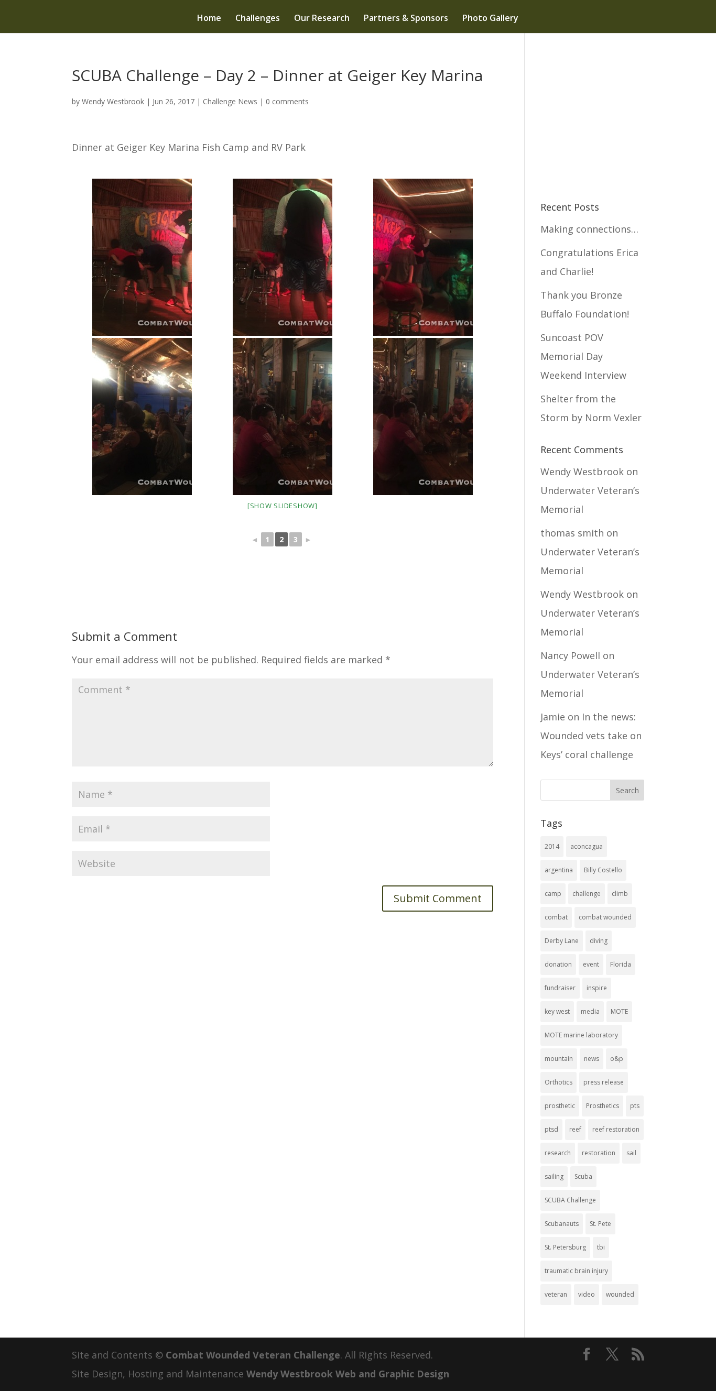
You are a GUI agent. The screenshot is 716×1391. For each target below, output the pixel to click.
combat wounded (605, 917)
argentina (559, 870)
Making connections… (589, 229)
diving (598, 940)
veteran (556, 1294)
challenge (586, 893)
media (590, 1011)
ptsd (551, 1129)
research (558, 1152)
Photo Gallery (490, 19)
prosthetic (560, 1105)
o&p (616, 1058)
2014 (552, 846)
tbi (601, 1247)
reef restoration (615, 1129)
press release (603, 1082)
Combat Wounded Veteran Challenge (253, 1355)
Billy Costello (603, 870)
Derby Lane (562, 940)
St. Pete (600, 1223)
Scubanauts (562, 1223)
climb (620, 893)
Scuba (583, 1176)
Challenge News (230, 101)
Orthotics (558, 1082)
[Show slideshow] (282, 505)
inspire (597, 987)
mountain (559, 1058)
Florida (620, 964)
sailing (554, 1176)
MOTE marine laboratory (581, 1035)
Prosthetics (602, 1105)
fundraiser (560, 987)
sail (631, 1152)
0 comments (287, 101)
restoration (598, 1152)
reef (575, 1129)
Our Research (322, 19)
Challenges (257, 19)
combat (556, 917)
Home (209, 19)
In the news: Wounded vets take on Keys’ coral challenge (591, 735)
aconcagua (586, 846)
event (591, 964)
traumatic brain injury (576, 1270)
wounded (620, 1294)
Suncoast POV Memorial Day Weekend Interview (583, 356)
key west (557, 1011)
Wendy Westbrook (113, 101)
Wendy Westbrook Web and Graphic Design (347, 1373)
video (586, 1294)
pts (634, 1105)
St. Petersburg (565, 1247)
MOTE (619, 1011)
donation (558, 964)
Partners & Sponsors (406, 19)
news (591, 1058)
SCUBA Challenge (570, 1200)
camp (553, 893)
